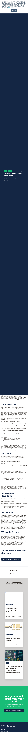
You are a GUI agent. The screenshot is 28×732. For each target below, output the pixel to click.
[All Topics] (21, 171)
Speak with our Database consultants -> (11, 559)
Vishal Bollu (7, 178)
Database (3, 729)
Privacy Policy (10, 7)
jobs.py (24, 541)
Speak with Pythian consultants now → (14, 710)
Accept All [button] (14, 10)
